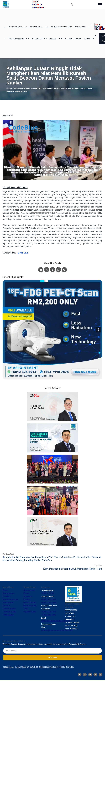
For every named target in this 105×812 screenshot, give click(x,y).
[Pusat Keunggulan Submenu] (27, 38)
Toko (25, 609)
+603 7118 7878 (48, 612)
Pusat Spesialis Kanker (27, 596)
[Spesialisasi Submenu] (45, 38)
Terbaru (87, 38)
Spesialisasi (36, 38)
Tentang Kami (80, 27)
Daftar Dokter (29, 602)
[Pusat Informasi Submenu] (47, 27)
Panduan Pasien (15, 27)
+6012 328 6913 (48, 615)
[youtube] (90, 674)
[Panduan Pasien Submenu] (26, 27)
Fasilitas (53, 38)
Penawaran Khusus (73, 38)
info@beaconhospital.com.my (55, 621)
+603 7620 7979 (48, 599)
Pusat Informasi (36, 27)
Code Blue (23, 253)
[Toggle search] (72, 4)
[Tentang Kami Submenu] (90, 27)
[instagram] (85, 674)
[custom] (100, 674)
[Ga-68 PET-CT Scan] (52, 329)
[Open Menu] (100, 5)
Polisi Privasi (29, 612)
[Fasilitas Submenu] (60, 38)
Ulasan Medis (9, 609)
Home (9, 88)
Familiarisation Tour (61, 27)
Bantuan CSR (30, 605)
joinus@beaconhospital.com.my (57, 630)
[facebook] (79, 674)
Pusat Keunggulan (15, 38)
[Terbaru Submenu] (94, 38)
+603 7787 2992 (48, 602)
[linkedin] (95, 674)
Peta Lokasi (8, 615)
